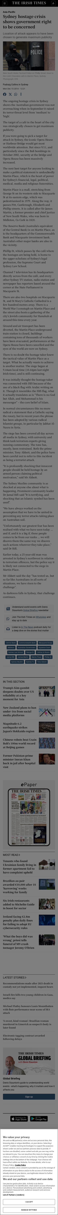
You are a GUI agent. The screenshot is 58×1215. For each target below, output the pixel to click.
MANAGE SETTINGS (29, 1210)
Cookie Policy (20, 1165)
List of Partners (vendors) (13, 1195)
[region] (29, 1172)
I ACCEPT (29, 1202)
